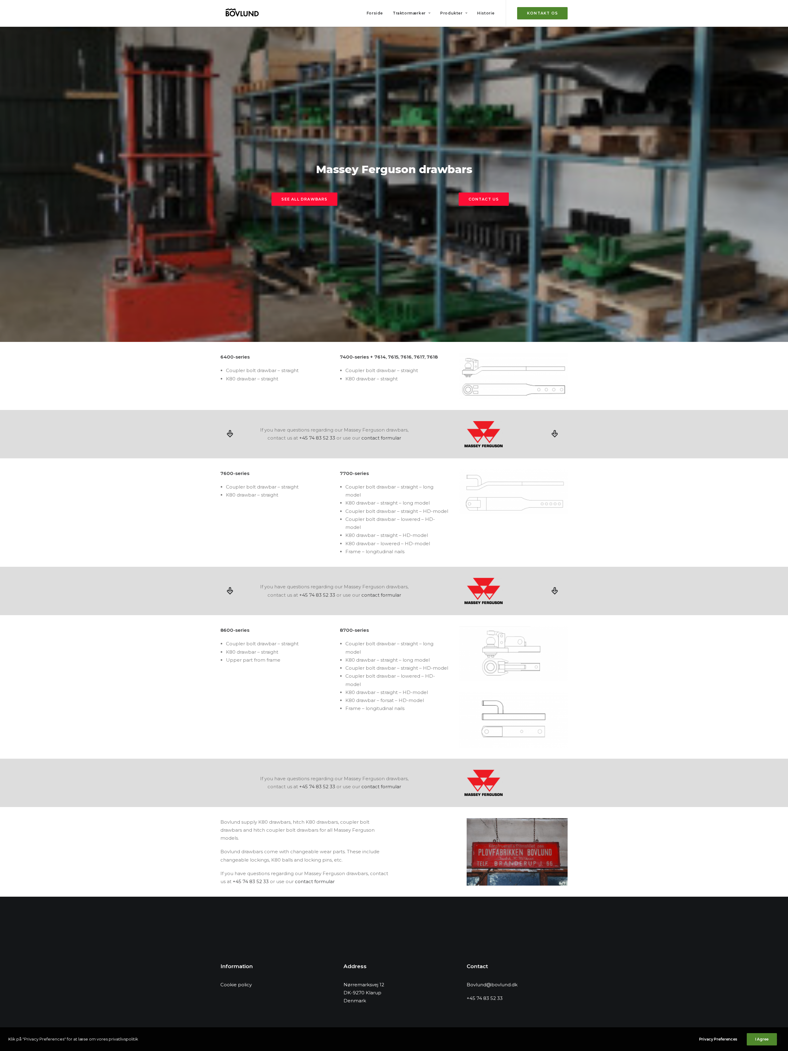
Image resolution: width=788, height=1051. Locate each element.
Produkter (451, 13)
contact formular (381, 438)
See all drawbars (304, 199)
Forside (375, 13)
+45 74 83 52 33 (317, 438)
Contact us (483, 199)
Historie (486, 13)
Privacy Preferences (718, 1039)
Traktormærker (409, 13)
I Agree (762, 1039)
